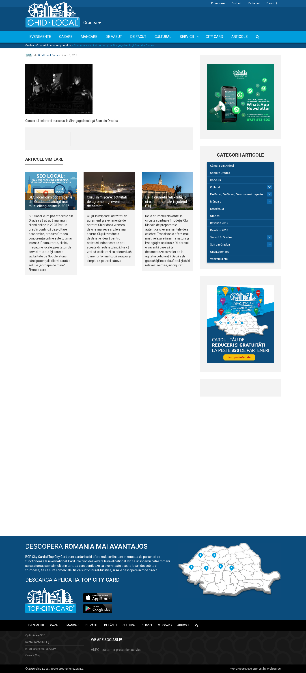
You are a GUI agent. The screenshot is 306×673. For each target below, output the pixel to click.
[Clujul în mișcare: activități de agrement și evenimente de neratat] (109, 191)
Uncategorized (219, 251)
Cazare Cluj (32, 655)
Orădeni (215, 216)
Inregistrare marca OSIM (40, 648)
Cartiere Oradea (220, 173)
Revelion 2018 (219, 230)
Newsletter (217, 208)
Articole (183, 625)
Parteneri (254, 3)
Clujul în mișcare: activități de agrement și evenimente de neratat (108, 201)
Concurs (215, 180)
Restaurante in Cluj (37, 642)
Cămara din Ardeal (222, 165)
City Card (165, 625)
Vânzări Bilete (219, 259)
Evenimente (36, 625)
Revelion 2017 (219, 223)
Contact (236, 3)
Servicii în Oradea (221, 237)
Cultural (215, 187)
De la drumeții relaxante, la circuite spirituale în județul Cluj (166, 201)
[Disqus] (109, 354)
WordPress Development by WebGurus (255, 668)
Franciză (272, 3)
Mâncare (215, 201)
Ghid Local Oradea (49, 55)
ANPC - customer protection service (116, 649)
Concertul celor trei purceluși (53, 45)
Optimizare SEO (35, 635)
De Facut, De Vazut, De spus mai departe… (237, 194)
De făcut (110, 625)
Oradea (90, 22)
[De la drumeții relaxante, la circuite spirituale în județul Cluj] (167, 191)
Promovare (218, 3)
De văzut (92, 625)
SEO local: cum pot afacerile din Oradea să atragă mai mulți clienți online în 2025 (50, 201)
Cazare (55, 625)
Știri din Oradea (220, 244)
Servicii (147, 625)
